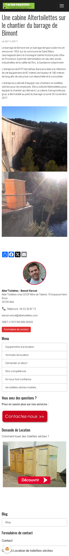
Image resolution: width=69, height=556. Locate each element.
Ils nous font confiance (18, 379)
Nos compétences (15, 371)
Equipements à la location (19, 346)
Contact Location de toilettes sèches (27, 550)
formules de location (17, 355)
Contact (7, 540)
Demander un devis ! (16, 363)
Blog (8, 522)
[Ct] (25, 416)
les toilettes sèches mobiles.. (21, 387)
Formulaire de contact (16, 329)
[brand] (19, 6)
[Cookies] (7, 549)
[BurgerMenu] (61, 6)
